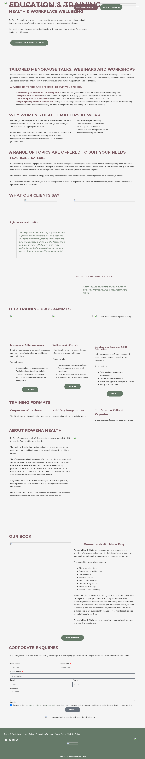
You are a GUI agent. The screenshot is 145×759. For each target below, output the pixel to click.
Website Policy (74, 734)
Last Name (65, 663)
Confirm (13, 702)
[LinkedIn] (13, 740)
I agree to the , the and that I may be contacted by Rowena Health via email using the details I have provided (72, 705)
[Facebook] (6, 740)
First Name (15, 663)
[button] (86, 7)
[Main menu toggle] (137, 7)
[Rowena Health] (31, 7)
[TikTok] (17, 740)
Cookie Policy (60, 734)
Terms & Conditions (12, 734)
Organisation (16, 672)
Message (14, 688)
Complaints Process (44, 734)
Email (12, 680)
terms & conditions (33, 705)
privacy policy (51, 705)
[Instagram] (10, 740)
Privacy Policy (28, 734)
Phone (75, 680)
